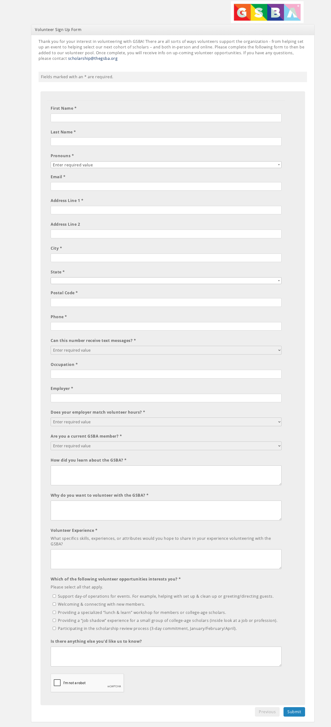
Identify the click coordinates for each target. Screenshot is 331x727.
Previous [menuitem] (267, 711)
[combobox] (166, 164)
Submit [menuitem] (294, 711)
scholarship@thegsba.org (93, 58)
